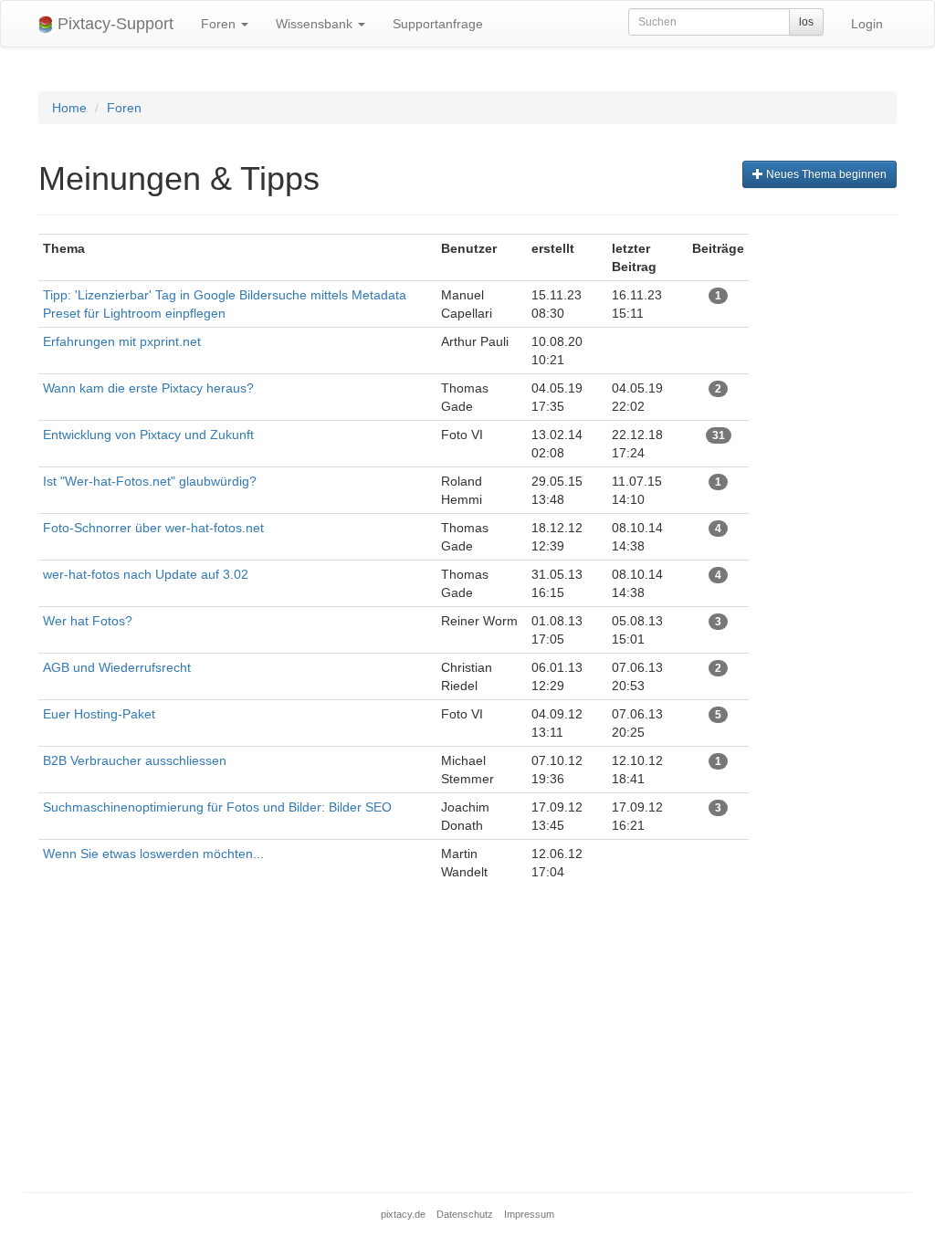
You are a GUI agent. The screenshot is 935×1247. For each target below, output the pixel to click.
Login (867, 23)
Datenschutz (464, 1214)
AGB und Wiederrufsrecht (117, 667)
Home (69, 107)
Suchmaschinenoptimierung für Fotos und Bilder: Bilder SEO (217, 807)
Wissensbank (316, 23)
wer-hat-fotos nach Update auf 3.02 (145, 574)
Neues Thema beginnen (825, 174)
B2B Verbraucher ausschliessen (134, 760)
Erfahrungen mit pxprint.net (122, 341)
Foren (220, 23)
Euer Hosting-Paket (99, 714)
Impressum (529, 1214)
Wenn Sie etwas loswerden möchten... (153, 853)
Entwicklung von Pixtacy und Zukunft (148, 434)
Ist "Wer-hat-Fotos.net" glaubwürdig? (150, 481)
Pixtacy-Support (113, 24)
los (806, 22)
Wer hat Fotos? (87, 620)
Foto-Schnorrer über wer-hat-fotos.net (153, 527)
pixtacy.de (403, 1214)
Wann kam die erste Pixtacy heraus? (150, 388)
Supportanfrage (438, 23)
